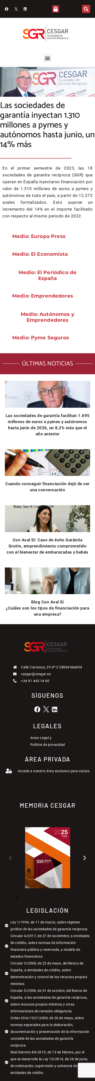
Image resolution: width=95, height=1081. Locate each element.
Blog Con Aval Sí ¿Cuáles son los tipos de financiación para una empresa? (47, 608)
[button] (86, 9)
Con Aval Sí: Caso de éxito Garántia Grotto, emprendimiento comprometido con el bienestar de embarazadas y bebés (47, 546)
